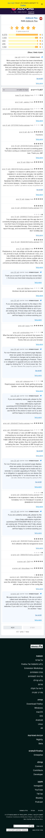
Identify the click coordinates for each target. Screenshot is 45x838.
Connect (39, 766)
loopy (28, 326)
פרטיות (40, 810)
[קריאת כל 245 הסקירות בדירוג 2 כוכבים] (23, 44)
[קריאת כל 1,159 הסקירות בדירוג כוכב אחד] (23, 47)
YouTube (39, 790)
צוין (33, 814)
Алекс (27, 199)
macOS (39, 712)
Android (39, 720)
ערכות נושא (22, 12)
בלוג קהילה (38, 680)
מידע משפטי (23, 810)
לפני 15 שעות (19, 95)
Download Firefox (35, 704)
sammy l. (27, 102)
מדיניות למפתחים (35, 676)
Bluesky (39, 798)
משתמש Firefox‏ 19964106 (29, 555)
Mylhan (27, 288)
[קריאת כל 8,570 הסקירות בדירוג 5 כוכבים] (23, 35)
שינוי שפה (39, 826)
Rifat (28, 162)
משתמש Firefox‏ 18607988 (29, 577)
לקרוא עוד (39, 78)
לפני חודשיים (15, 495)
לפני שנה (18, 57)
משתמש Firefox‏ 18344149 (29, 242)
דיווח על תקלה (37, 688)
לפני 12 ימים (20, 199)
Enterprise (38, 755)
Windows (38, 708)
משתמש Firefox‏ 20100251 (30, 208)
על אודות (39, 660)
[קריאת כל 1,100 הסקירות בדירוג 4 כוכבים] (23, 38)
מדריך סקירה (37, 692)
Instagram (38, 786)
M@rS (27, 249)
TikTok (40, 794)
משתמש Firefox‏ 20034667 (20, 430)
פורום (40, 684)
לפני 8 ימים (23, 132)
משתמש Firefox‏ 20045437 (20, 423)
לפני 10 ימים (15, 146)
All (42, 728)
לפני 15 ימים (15, 242)
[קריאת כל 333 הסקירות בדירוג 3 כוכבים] (23, 41)
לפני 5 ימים (19, 102)
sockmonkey (25, 332)
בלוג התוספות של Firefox (32, 664)
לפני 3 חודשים (14, 577)
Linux (40, 724)
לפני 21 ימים (20, 249)
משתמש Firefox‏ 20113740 (20, 125)
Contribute (38, 770)
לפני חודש (20, 288)
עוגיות (33, 810)
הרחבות (31, 12)
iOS (41, 716)
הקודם (32, 627)
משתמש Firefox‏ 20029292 (29, 495)
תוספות (39, 656)
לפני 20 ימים (15, 272)
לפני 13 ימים (15, 217)
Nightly (39, 739)
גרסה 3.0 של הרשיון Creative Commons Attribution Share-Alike (24, 817)
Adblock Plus (32, 18)
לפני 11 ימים (6, 169)
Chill (28, 561)
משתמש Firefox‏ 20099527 (29, 217)
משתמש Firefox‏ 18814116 (20, 169)
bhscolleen (26, 568)
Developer (38, 774)
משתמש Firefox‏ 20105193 (30, 146)
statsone (26, 381)
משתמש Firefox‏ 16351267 (30, 541)
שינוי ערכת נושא (37, 830)
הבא (12, 627)
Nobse (27, 95)
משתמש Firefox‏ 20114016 (20, 109)
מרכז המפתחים (36, 672)
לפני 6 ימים (6, 109)
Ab (29, 132)
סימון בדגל (39, 83)
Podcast (39, 802)
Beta (41, 743)
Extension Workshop (33, 668)
